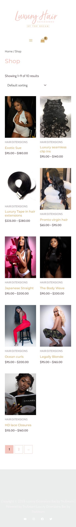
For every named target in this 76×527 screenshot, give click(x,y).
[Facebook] (42, 519)
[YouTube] (25, 519)
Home (9, 51)
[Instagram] (33, 519)
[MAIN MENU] (31, 40)
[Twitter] (50, 519)
